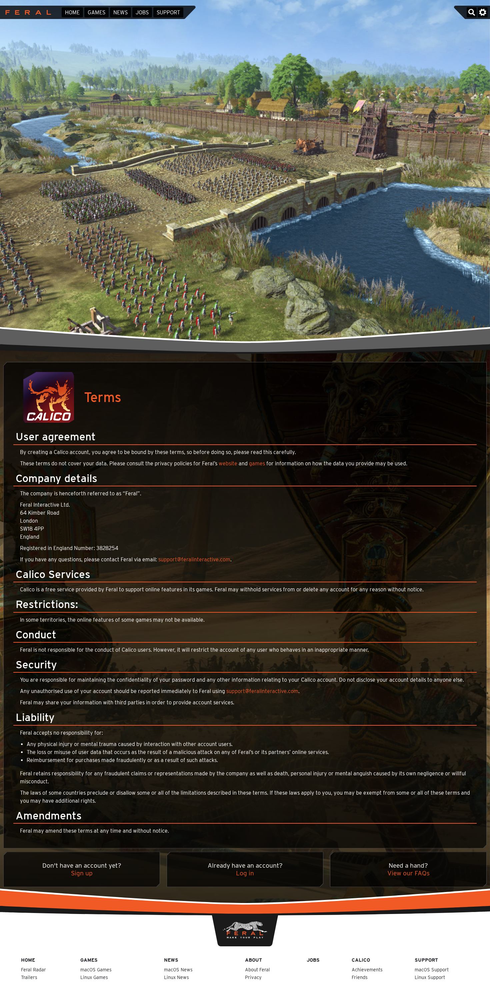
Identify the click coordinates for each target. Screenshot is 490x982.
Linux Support (430, 977)
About (253, 960)
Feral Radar (33, 969)
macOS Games (96, 969)
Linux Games (94, 977)
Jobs (142, 12)
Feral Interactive (26, 12)
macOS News (178, 969)
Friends (360, 977)
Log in (245, 873)
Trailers (29, 977)
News (120, 12)
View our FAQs (408, 873)
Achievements (367, 969)
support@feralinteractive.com (194, 559)
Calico (361, 960)
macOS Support (432, 969)
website (228, 463)
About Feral (257, 969)
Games (96, 12)
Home (72, 12)
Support (168, 12)
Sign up (82, 873)
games (257, 463)
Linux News (176, 977)
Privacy (253, 977)
